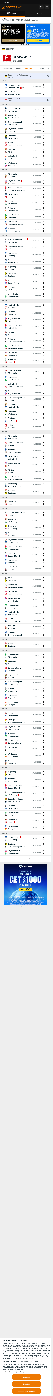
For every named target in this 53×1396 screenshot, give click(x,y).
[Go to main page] (14, 7)
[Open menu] (47, 7)
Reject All (26, 1384)
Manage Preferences (26, 1391)
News (18, 69)
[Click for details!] (25, 86)
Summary (7, 69)
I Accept (26, 1377)
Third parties (32, 1358)
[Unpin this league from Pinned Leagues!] (31, 57)
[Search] (41, 7)
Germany (10, 49)
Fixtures (40, 69)
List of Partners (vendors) (13, 1372)
